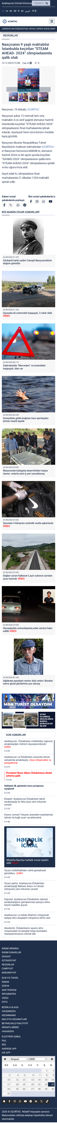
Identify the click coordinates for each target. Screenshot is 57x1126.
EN (11, 10)
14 (39, 1079)
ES (22, 10)
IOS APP (6, 1052)
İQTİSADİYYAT (9, 960)
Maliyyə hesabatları (14, 1019)
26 (24, 1089)
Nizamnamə (9, 1015)
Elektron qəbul (11, 1036)
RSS (4, 1044)
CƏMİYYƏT (7, 968)
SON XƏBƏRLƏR (16, 734)
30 (53, 1089)
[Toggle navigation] (51, 21)
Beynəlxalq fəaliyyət (15, 1023)
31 (8, 1093)
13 (32, 1079)
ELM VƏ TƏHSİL (10, 977)
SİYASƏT (6, 956)
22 (46, 1084)
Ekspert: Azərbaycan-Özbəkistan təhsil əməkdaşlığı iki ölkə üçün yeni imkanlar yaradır (25, 801)
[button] (28, 80)
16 (53, 1079)
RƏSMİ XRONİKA (10, 948)
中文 (34, 10)
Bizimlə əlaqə (10, 1007)
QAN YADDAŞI (9, 990)
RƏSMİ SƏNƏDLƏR (11, 952)
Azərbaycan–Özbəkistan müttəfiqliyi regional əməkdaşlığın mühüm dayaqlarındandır (28, 744)
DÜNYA (5, 985)
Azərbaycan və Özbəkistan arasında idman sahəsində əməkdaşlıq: (27, 760)
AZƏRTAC (33, 109)
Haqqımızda (9, 1011)
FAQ (4, 1040)
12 (24, 1079)
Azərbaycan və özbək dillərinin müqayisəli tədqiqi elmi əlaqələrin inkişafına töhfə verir (27, 916)
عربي (27, 10)
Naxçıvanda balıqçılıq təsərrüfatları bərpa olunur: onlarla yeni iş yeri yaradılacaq (25, 472)
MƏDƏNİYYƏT (9, 972)
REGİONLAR (10, 35)
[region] (29, 838)
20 (32, 1084)
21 (39, 1084)
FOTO (4, 1002)
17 (8, 1084)
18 (17, 1084)
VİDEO (5, 998)
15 (46, 1079)
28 (39, 1089)
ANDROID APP (9, 1048)
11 (17, 1079)
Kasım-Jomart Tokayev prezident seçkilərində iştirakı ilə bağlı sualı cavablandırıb (28, 816)
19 (24, 1084)
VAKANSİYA (8, 1031)
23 (53, 1084)
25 (17, 1089)
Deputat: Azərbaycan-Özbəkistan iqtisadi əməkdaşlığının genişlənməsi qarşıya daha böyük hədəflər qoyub (27, 902)
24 (8, 1089)
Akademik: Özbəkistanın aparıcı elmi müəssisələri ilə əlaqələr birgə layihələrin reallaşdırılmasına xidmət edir (25, 931)
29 (46, 1089)
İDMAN (5, 982)
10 (8, 1079)
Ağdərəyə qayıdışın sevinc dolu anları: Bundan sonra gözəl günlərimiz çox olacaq (28, 682)
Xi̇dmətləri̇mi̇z (10, 1027)
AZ (3, 10)
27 (32, 1089)
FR (18, 10)
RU (7, 10)
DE (15, 10)
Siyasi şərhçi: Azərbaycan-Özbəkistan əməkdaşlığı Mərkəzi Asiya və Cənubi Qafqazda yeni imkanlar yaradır (24, 886)
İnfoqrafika (9, 994)
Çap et (25, 63)
